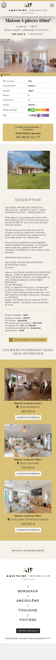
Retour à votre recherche (28, 550)
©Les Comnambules (36, 638)
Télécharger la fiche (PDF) (30, 340)
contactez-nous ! (28, 631)
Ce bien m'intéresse (28, 417)
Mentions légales (11, 638)
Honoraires (23, 638)
